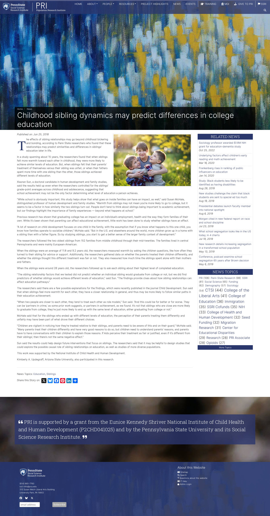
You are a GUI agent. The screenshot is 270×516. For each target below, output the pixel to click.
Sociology (232, 285)
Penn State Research (223, 277)
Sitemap (184, 472)
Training (210, 3)
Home (78, 3)
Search (183, 475)
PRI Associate (239, 338)
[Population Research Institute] (32, 7)
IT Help (183, 481)
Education (39, 373)
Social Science (213, 281)
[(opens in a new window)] (20, 499)
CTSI (209, 290)
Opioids (212, 343)
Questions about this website (193, 478)
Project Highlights (154, 3)
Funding (233, 281)
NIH (242, 307)
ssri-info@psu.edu (28, 486)
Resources (126, 3)
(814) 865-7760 (27, 483)
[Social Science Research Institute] (33, 472)
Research (213, 338)
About (91, 3)
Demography (212, 285)
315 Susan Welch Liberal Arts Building (37, 489)
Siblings (51, 373)
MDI (226, 3)
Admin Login (185, 484)
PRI (201, 277)
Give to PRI (245, 3)
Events (190, 3)
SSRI (263, 3)
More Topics (225, 347)
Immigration (234, 301)
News (177, 3)
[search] (265, 10)
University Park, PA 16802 (32, 492)
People (107, 3)
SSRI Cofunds (218, 307)
